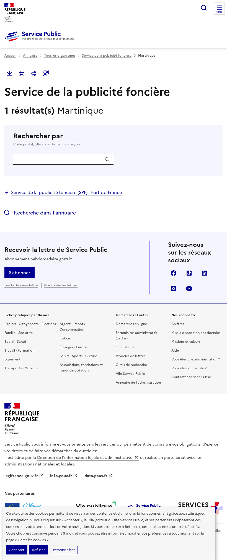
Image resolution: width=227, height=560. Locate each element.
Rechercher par (46, 139)
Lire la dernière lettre (21, 285)
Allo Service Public (130, 373)
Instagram (173, 288)
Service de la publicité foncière (106, 55)
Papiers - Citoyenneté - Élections (30, 323)
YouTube (189, 288)
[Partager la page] (34, 73)
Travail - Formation (19, 350)
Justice (65, 338)
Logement (12, 359)
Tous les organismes (59, 55)
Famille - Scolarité (18, 332)
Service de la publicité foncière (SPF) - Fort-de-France (66, 192)
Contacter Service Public (191, 377)
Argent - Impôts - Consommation (73, 326)
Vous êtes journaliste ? (189, 368)
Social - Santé (15, 341)
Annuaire (30, 55)
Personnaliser (64, 550)
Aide (175, 350)
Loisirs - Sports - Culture (78, 356)
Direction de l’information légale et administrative (85, 457)
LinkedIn (204, 273)
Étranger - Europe (74, 347)
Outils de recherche (131, 364)
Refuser (38, 550)
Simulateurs (125, 347)
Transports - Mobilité (21, 368)
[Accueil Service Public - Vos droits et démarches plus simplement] (40, 41)
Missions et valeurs (185, 341)
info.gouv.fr (61, 476)
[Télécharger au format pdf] (9, 73)
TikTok (189, 273)
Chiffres (177, 323)
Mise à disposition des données (195, 332)
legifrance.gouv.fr (21, 476)
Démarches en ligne (131, 323)
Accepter (16, 550)
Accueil (10, 55)
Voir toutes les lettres (61, 285)
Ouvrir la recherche (203, 7)
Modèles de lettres (130, 356)
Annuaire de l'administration (138, 382)
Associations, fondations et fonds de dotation (81, 367)
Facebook (173, 273)
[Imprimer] (22, 73)
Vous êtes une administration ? (195, 359)
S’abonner (19, 272)
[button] (46, 73)
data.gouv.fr (95, 476)
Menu (219, 12)
